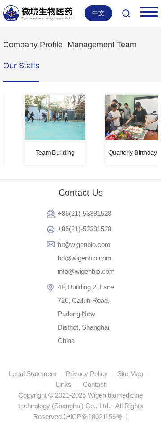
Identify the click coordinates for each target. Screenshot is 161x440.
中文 (98, 13)
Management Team (102, 44)
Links (64, 384)
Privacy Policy (87, 373)
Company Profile (33, 44)
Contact (94, 384)
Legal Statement (32, 373)
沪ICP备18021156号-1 (96, 416)
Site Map (130, 373)
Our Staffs (21, 65)
